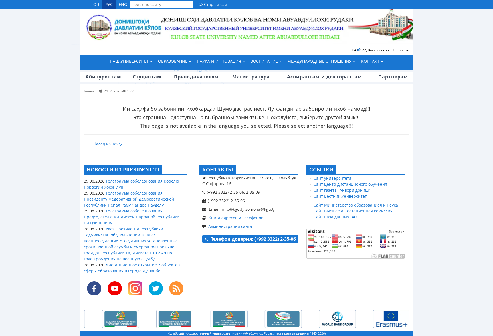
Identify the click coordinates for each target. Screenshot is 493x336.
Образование (173, 61)
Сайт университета (332, 178)
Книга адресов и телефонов (236, 217)
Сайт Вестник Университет (340, 196)
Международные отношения (320, 61)
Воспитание (264, 61)
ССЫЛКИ (321, 170)
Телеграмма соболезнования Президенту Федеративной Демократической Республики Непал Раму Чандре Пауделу (129, 199)
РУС (109, 4)
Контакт (371, 61)
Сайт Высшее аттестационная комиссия (353, 211)
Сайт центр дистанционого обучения (350, 184)
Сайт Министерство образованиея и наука (356, 205)
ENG (123, 4)
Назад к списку (107, 143)
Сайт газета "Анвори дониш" (342, 190)
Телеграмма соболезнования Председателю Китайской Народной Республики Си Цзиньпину (131, 217)
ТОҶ (95, 4)
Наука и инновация (219, 61)
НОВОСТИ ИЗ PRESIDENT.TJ (123, 170)
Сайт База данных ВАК (336, 217)
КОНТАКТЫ (217, 170)
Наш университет (130, 61)
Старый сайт (216, 4)
